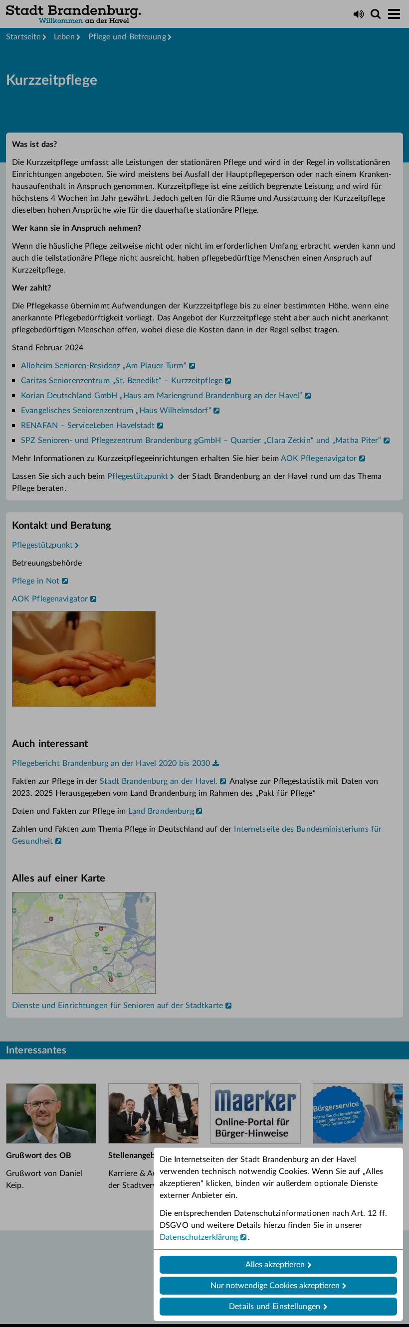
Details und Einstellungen (274, 1307)
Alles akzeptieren (275, 1265)
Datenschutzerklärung (199, 1237)
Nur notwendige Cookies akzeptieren (275, 1286)
